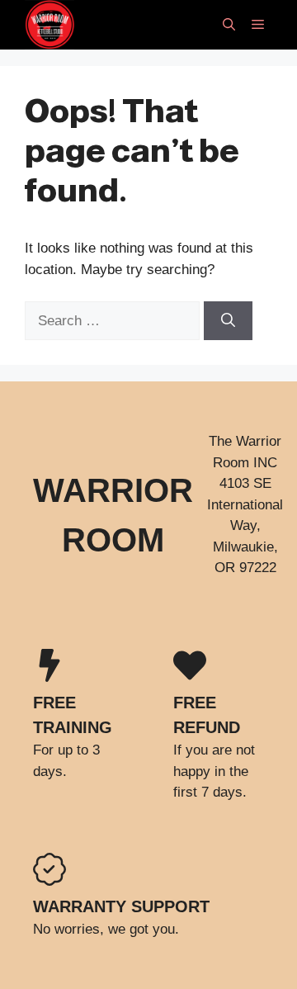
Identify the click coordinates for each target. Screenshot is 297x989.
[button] (228, 25)
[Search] (228, 321)
